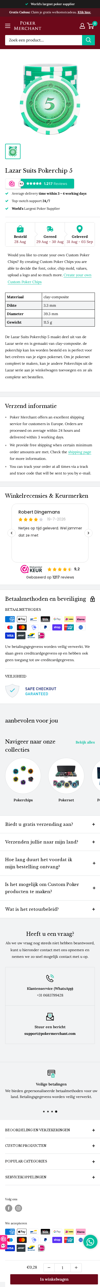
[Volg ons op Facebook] (8, 1208)
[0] (90, 26)
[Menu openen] (7, 26)
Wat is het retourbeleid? (32, 909)
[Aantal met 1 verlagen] (49, 1267)
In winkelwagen (54, 1279)
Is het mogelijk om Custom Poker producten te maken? (42, 888)
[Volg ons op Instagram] (18, 1208)
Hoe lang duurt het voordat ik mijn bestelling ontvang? (38, 863)
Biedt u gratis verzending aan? (39, 824)
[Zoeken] (88, 40)
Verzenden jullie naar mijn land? (41, 842)
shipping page (79, 452)
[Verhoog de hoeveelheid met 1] (76, 1267)
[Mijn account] (82, 26)
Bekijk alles (85, 742)
